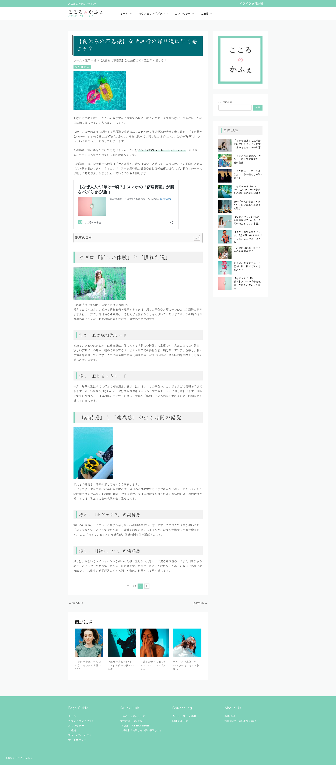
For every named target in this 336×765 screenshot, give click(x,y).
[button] (251, 3)
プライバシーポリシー (81, 735)
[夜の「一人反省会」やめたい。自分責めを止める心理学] (225, 206)
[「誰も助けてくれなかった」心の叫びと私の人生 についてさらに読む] (154, 642)
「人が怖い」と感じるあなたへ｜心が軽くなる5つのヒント (248, 174)
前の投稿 (76, 603)
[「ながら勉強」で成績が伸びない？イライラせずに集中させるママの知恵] (225, 145)
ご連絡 (205, 13)
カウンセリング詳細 (184, 716)
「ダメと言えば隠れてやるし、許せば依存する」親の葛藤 (247, 159)
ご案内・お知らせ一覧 (132, 716)
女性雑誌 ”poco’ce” (132, 721)
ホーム (124, 13)
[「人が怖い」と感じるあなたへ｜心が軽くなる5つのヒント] (225, 176)
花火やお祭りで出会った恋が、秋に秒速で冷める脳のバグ (247, 266)
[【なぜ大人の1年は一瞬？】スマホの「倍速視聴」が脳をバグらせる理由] (225, 283)
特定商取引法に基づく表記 (240, 720)
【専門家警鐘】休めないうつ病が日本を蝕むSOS (88, 665)
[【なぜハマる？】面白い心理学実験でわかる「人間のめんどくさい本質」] (225, 221)
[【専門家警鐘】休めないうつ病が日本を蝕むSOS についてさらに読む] (89, 642)
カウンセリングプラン (152, 13)
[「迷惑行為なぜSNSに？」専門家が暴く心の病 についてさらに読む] (122, 642)
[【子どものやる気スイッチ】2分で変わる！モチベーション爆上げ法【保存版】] (225, 236)
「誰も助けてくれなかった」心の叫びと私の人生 (153, 665)
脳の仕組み (82, 66)
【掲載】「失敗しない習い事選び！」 (141, 730)
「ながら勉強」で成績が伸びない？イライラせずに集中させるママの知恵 (247, 144)
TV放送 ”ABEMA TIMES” (135, 725)
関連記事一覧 (180, 720)
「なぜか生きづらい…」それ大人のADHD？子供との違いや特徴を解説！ (247, 189)
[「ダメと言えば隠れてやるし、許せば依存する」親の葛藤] (225, 160)
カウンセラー (183, 13)
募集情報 (230, 716)
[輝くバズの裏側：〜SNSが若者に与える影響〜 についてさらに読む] (187, 642)
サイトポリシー (77, 739)
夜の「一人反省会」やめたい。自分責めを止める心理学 (247, 205)
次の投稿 (200, 603)
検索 (257, 107)
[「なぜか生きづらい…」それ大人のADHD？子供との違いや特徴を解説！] (225, 191)
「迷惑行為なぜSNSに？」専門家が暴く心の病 (121, 665)
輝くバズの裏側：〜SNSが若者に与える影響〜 (186, 665)
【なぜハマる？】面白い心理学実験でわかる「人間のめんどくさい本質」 (247, 220)
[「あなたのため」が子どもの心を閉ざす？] (225, 252)
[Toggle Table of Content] (195, 238)
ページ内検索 (225, 102)
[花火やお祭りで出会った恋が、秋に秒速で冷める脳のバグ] (225, 268)
